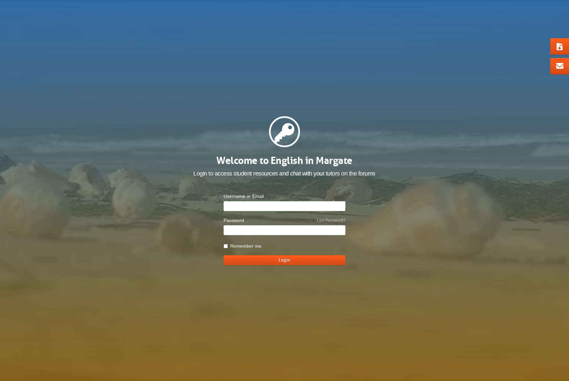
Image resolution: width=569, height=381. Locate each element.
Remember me (245, 246)
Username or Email (244, 196)
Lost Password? (331, 220)
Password (234, 220)
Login (284, 260)
